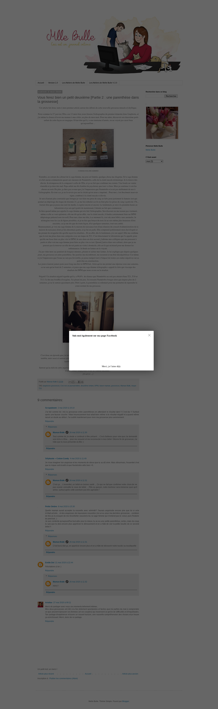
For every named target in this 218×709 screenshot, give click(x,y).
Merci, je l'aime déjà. (111, 366)
